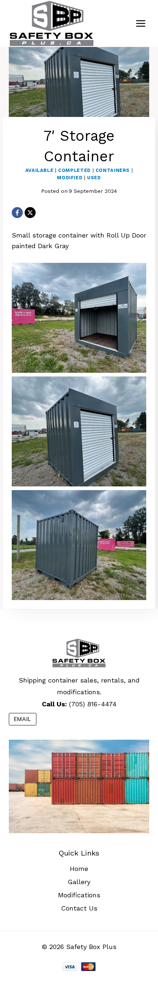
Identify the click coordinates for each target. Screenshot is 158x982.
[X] (30, 212)
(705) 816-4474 (92, 704)
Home (79, 868)
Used (94, 177)
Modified (69, 177)
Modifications (79, 895)
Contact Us (79, 908)
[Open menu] (140, 23)
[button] (79, 318)
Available (39, 170)
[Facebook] (17, 212)
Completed (74, 170)
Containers (113, 170)
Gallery (79, 882)
